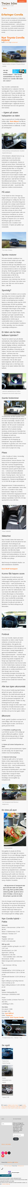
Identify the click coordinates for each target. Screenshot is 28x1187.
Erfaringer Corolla (14, 1106)
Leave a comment (21, 1108)
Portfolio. (16, 1162)
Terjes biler (9, 3)
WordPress (10, 1162)
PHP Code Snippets (8, 1165)
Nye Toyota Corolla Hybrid (12, 39)
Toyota (16, 1105)
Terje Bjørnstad (14, 42)
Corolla (12, 1105)
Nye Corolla (21, 1106)
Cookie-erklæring (6, 1184)
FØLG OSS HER (6, 1144)
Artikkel (9, 1105)
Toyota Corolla (14, 1108)
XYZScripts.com (21, 1165)
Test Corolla (7, 1108)
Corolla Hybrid (7, 1106)
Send (16, 1139)
